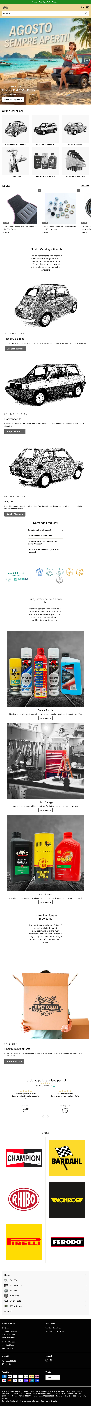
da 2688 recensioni (44, 1086)
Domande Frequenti (9, 1331)
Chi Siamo (6, 1328)
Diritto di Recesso (9, 1342)
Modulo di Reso (8, 1345)
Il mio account (7, 1348)
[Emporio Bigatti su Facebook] (51, 1360)
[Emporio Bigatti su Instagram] (47, 1360)
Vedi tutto (85, 186)
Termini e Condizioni (53, 1328)
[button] (43, 1116)
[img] (45, 1083)
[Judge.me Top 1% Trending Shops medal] (80, 572)
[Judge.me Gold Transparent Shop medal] (69, 572)
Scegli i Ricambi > (15, 349)
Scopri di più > (45, 718)
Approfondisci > (14, 1061)
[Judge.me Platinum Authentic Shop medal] (50, 572)
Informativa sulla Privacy (55, 1331)
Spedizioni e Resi (8, 1334)
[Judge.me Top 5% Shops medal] (60, 580)
